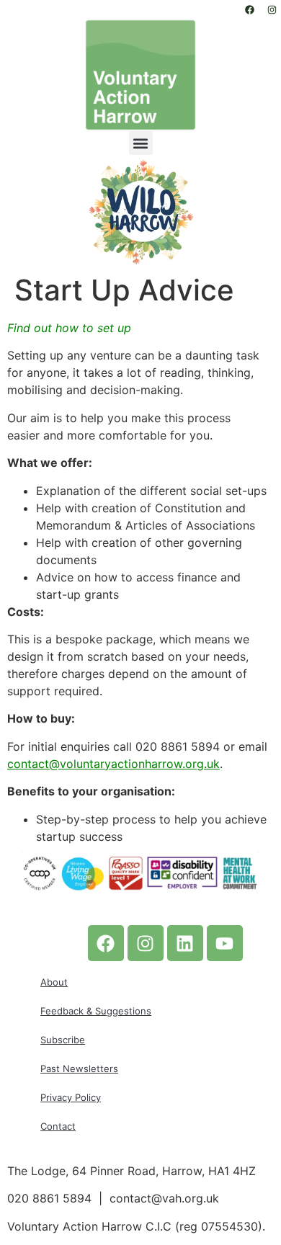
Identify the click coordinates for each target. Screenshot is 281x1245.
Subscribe (62, 1039)
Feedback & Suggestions (95, 1011)
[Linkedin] (185, 943)
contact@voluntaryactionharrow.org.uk (113, 764)
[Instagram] (271, 9)
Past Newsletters (79, 1068)
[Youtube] (225, 943)
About (54, 982)
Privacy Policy (70, 1097)
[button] (141, 143)
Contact (58, 1126)
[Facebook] (249, 9)
